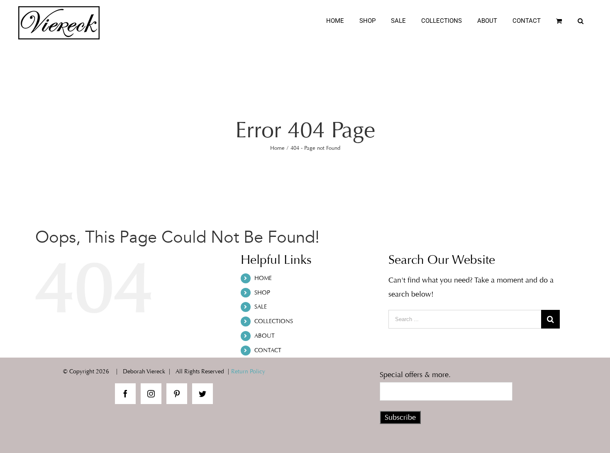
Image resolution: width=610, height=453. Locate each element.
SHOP (262, 292)
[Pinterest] (176, 393)
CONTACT (267, 350)
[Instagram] (151, 393)
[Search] (581, 21)
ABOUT (264, 335)
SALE (260, 306)
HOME (263, 278)
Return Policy (248, 371)
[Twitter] (202, 393)
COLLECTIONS (273, 321)
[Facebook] (125, 393)
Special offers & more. (415, 374)
